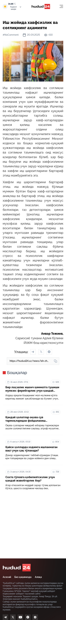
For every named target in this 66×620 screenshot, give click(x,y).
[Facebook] (27, 617)
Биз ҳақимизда (22, 577)
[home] (17, 567)
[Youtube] (20, 617)
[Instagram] (35, 617)
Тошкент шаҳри (13, 8)
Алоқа (38, 577)
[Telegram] (5, 617)
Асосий (7, 577)
